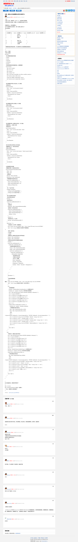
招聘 (17, 1)
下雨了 (8, 446)
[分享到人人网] (71, 10)
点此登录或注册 (17, 533)
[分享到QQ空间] (66, 10)
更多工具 (58, 32)
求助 (58, 70)
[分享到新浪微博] (64, 10)
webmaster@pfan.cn (44, 541)
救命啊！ (58, 73)
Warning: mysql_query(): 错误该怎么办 (63, 68)
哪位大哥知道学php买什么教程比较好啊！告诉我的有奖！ (66, 75)
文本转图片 (59, 25)
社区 (6, 1)
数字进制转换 (59, 28)
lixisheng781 (9, 432)
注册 (74, 1)
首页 (4, 1)
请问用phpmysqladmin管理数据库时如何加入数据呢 (65, 60)
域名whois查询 (59, 20)
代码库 (12, 1)
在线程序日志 (59, 17)
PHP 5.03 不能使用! (60, 62)
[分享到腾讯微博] (69, 10)
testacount (8, 418)
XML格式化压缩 (60, 22)
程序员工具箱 (60, 13)
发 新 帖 (12, 10)
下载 (24, 1)
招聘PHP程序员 (59, 83)
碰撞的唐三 (59, 39)
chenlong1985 (9, 489)
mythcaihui (8, 404)
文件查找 (58, 44)
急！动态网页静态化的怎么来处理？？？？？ (64, 63)
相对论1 (8, 460)
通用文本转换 (59, 18)
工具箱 (9, 1)
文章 (19, 1)
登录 (72, 1)
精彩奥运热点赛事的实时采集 (62, 41)
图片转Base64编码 (60, 30)
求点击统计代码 (59, 65)
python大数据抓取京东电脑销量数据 (63, 46)
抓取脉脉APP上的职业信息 (61, 49)
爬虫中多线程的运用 (60, 51)
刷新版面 (18, 10)
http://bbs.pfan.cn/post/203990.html (14, 392)
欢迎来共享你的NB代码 (61, 54)
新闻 (21, 1)
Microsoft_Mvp (9, 503)
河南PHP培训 (9, 519)
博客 (15, 1)
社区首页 (10, 8)
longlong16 (8, 17)
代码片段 (60, 36)
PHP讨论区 (14, 8)
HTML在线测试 (59, 23)
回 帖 (6, 10)
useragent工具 (59, 27)
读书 (26, 1)
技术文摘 (58, 15)
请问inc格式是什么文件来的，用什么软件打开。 (65, 80)
